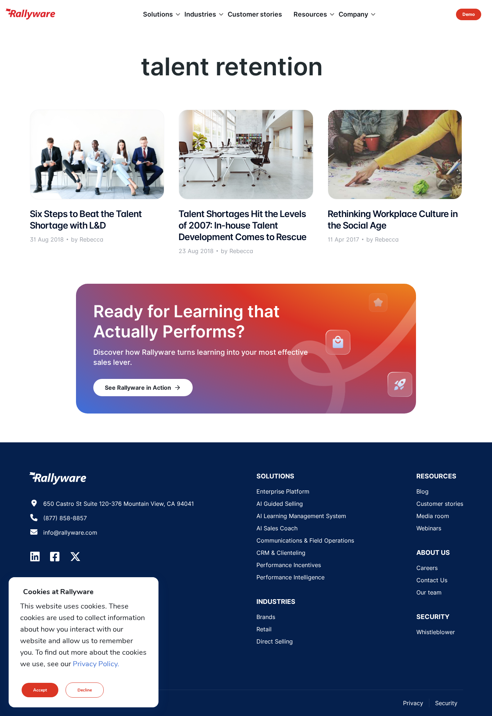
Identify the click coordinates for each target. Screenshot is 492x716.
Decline (84, 690)
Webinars (428, 528)
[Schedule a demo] (468, 14)
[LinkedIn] (35, 556)
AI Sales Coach (277, 528)
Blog (422, 491)
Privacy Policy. (96, 664)
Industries (200, 14)
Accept (40, 690)
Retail (264, 629)
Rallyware (30, 14)
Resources (310, 14)
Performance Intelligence (290, 577)
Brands (265, 616)
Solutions (158, 14)
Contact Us (431, 580)
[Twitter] (75, 556)
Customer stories (255, 14)
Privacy (413, 703)
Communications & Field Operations (305, 540)
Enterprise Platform (282, 491)
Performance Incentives (288, 565)
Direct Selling (274, 641)
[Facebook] (54, 556)
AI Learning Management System (301, 516)
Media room (432, 516)
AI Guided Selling (279, 503)
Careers (427, 567)
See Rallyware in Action (143, 387)
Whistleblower (435, 632)
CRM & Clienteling (280, 552)
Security (446, 703)
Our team (429, 592)
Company (353, 14)
